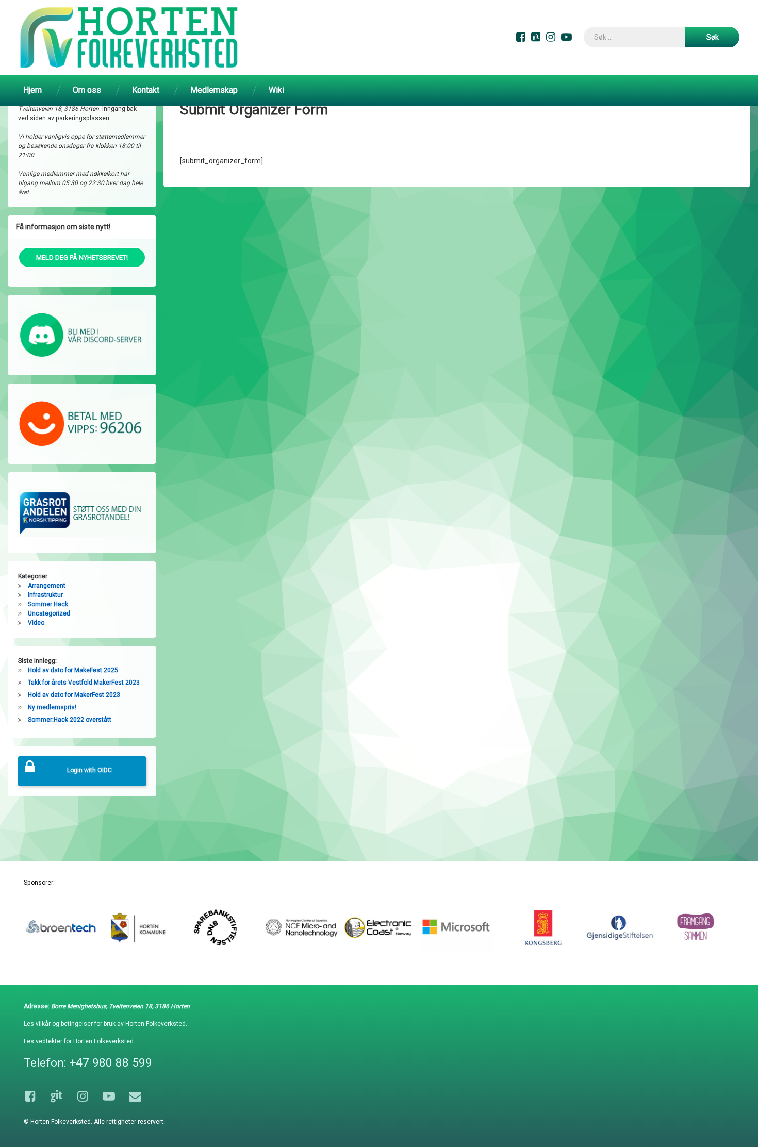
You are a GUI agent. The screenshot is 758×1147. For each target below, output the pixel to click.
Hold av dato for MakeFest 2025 (73, 670)
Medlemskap (214, 90)
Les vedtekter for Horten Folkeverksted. (79, 1041)
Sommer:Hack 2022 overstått (69, 719)
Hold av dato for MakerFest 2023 (74, 695)
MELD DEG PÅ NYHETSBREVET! (82, 257)
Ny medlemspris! (52, 707)
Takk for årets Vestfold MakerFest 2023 (84, 682)
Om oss (87, 90)
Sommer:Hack (48, 604)
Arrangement (46, 585)
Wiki (276, 90)
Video (36, 622)
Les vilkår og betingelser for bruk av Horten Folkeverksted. (105, 1023)
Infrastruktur (45, 595)
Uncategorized (49, 613)
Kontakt (145, 90)
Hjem (32, 90)
